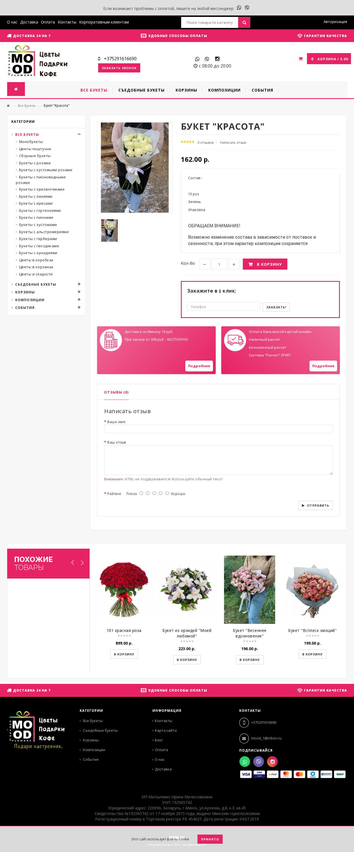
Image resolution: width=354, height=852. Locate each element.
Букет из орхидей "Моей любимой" (186, 633)
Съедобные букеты (35, 284)
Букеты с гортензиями (40, 210)
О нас (12, 22)
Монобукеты (31, 141)
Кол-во (188, 263)
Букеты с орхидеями (38, 252)
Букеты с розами (35, 162)
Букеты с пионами (36, 217)
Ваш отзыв (116, 442)
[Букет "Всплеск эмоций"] (312, 590)
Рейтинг (114, 493)
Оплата (48, 22)
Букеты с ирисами (36, 203)
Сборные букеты (35, 155)
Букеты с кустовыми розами (45, 169)
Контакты (67, 22)
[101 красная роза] (124, 590)
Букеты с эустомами (38, 224)
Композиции (30, 300)
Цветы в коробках (36, 259)
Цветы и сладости (36, 274)
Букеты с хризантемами (42, 189)
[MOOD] (38, 61)
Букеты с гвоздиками (39, 245)
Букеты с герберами (38, 238)
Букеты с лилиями (36, 196)
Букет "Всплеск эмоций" (312, 630)
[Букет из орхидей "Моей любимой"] (187, 590)
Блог (159, 740)
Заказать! (276, 307)
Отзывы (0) (116, 392)
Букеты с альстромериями (44, 231)
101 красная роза (124, 630)
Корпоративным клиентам (104, 22)
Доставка (29, 22)
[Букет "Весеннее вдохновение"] (250, 590)
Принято (210, 839)
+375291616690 (263, 722)
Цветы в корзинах (36, 266)
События (25, 307)
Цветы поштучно (35, 148)
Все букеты (26, 105)
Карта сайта (166, 730)
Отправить (318, 505)
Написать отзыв (233, 142)
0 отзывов (205, 142)
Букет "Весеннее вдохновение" (250, 633)
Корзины (25, 292)
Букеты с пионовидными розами (41, 179)
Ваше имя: (116, 422)
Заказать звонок (119, 68)
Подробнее (199, 365)
